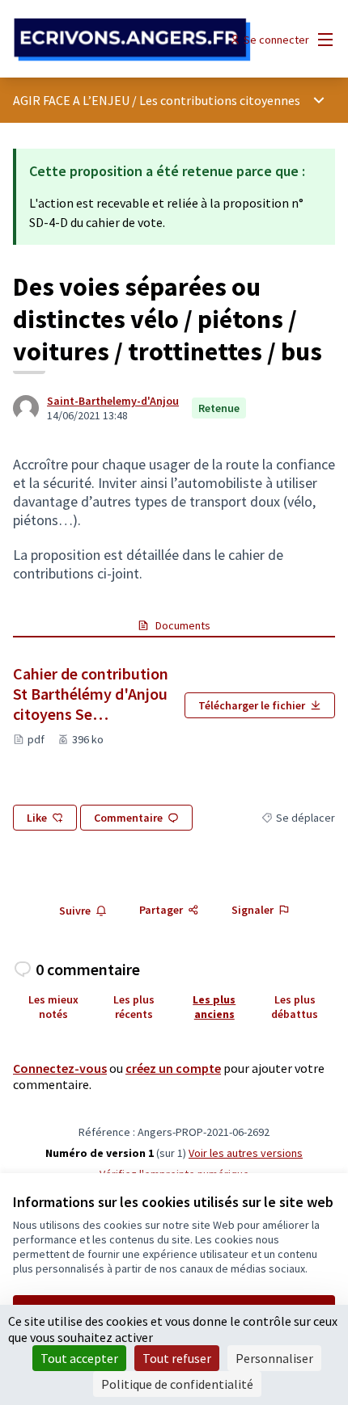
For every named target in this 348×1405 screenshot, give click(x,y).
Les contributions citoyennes (219, 100)
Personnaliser (274, 1358)
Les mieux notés (53, 1006)
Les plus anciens (214, 1006)
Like (37, 817)
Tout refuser (176, 1358)
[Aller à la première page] (132, 40)
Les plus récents (134, 1006)
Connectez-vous (60, 1068)
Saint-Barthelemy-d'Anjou (113, 400)
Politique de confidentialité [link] (177, 1384)
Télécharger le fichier (251, 705)
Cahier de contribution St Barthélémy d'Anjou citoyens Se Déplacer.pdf (92, 693)
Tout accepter (79, 1358)
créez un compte (173, 1068)
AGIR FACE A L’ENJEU (71, 100)
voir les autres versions (246, 1153)
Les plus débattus (294, 1006)
